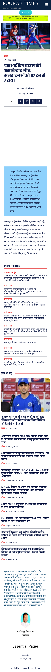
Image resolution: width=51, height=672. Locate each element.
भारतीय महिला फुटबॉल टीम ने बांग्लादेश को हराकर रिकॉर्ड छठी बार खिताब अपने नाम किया (25, 456)
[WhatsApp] (39, 101)
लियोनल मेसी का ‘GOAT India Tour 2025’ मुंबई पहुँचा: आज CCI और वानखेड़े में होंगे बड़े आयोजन (25, 473)
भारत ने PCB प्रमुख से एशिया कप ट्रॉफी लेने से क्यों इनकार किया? (24, 506)
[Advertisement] (25, 136)
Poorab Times (27, 88)
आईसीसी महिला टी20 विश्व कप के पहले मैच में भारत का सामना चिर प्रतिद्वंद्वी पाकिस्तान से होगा (25, 439)
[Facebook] (20, 101)
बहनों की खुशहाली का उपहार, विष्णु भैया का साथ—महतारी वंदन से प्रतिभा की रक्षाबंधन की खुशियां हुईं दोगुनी (25, 331)
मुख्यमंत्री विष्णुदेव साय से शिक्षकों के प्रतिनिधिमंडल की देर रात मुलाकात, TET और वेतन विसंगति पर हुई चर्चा (23, 291)
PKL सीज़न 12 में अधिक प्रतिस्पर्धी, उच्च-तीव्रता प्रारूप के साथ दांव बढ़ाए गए (25, 520)
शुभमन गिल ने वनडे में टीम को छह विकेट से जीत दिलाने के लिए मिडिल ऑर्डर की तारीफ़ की (23, 420)
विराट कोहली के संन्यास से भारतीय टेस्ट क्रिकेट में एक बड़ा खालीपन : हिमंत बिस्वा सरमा (23, 552)
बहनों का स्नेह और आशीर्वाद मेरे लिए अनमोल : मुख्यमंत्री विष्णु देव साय (24, 363)
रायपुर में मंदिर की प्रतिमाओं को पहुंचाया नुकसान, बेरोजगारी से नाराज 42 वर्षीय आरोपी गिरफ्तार (24, 305)
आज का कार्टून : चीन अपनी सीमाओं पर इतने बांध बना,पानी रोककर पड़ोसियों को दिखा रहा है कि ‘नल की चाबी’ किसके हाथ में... (25, 278)
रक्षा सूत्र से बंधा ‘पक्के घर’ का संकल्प (20, 342)
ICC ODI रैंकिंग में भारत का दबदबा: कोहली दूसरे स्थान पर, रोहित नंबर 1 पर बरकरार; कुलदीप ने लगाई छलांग (24, 490)
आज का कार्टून (10, 272)
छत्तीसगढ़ (8, 286)
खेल (6, 56)
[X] (26, 101)
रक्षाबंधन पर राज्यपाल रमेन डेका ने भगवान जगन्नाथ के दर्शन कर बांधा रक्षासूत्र (23, 352)
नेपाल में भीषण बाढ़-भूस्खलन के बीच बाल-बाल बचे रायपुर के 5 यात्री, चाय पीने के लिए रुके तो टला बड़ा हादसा (25, 318)
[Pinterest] (33, 101)
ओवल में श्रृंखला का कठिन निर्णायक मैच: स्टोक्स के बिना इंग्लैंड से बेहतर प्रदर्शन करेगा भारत (24, 535)
